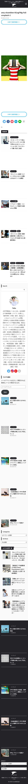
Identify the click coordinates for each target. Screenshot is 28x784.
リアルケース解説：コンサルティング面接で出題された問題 (17, 206)
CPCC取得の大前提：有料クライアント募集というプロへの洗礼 (18, 463)
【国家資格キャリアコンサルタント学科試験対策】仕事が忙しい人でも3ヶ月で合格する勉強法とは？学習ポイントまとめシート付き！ (18, 607)
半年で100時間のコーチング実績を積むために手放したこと (18, 431)
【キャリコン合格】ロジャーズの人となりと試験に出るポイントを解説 (17, 176)
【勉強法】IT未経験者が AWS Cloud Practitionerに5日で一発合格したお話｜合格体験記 (18, 569)
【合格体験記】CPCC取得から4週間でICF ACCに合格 (18, 494)
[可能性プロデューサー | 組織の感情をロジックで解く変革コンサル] (14, 5)
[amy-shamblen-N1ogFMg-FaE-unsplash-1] (16, 121)
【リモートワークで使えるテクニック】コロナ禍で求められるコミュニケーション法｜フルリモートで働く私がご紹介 (17, 144)
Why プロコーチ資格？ (17, 523)
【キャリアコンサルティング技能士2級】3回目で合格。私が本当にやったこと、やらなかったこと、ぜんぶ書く (18, 556)
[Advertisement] (14, 40)
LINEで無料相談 (13, 22)
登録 (5, 392)
